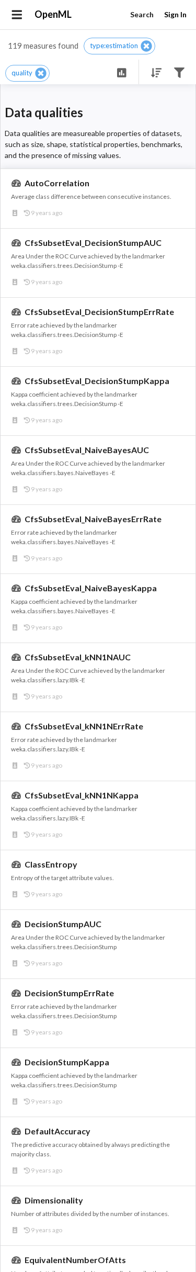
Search (142, 14)
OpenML (53, 14)
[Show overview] (121, 72)
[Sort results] (153, 72)
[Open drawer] (17, 15)
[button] (119, 46)
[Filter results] (179, 72)
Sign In (175, 14)
